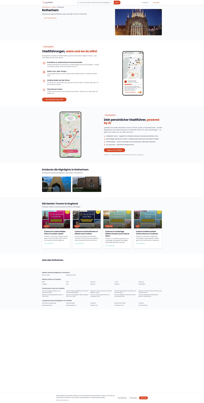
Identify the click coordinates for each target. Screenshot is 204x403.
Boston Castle (46, 275)
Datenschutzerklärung (62, 400)
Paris (67, 282)
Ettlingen (44, 284)
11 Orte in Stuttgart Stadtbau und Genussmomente (51, 291)
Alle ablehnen (122, 398)
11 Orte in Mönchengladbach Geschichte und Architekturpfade (77, 291)
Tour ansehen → (49, 243)
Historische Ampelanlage (49, 303)
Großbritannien (46, 7)
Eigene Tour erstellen (114, 150)
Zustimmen (143, 398)
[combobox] (95, 3)
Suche (117, 2)
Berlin (43, 282)
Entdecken (145, 2)
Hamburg (141, 282)
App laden (156, 2)
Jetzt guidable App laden (54, 99)
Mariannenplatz (70, 303)
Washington (141, 284)
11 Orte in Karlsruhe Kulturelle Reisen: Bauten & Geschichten (148, 295)
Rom (67, 284)
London (116, 282)
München (93, 282)
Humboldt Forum (119, 305)
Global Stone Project (120, 303)
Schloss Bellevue (143, 305)
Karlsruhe (92, 284)
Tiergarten (93, 303)
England (54, 7)
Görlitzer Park (94, 305)
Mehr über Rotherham (50, 18)
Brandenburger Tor (71, 305)
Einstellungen (133, 398)
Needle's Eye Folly (71, 275)
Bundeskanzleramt (47, 305)
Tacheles (141, 303)
